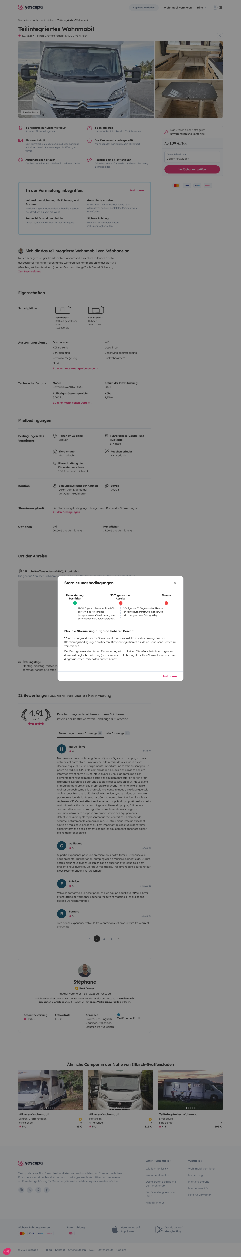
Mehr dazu (170, 676)
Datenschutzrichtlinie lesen (19, 1230)
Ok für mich (55, 1240)
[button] (7, 1251)
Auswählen (20, 1240)
